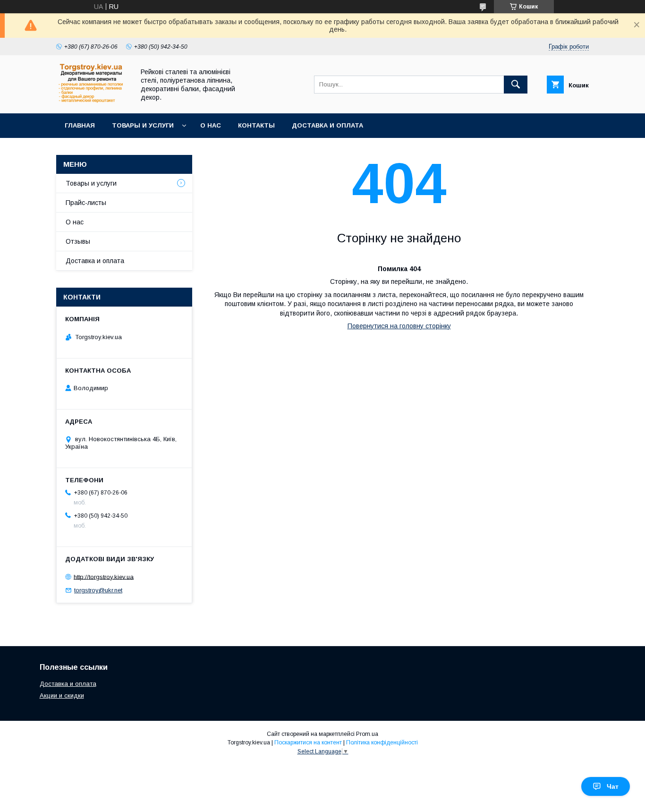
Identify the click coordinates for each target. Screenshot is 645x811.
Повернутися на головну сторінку (399, 326)
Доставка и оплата (327, 125)
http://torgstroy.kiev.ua (104, 576)
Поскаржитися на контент (308, 742)
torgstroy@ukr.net (98, 590)
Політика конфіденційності (382, 742)
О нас (210, 125)
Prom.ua (367, 734)
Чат (613, 786)
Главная (80, 125)
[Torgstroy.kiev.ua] (92, 101)
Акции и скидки (62, 695)
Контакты (256, 125)
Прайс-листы (86, 202)
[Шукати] (515, 85)
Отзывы (78, 241)
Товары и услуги (143, 125)
